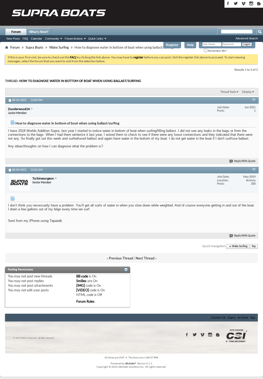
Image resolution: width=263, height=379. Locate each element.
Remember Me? (217, 50)
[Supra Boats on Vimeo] (243, 3)
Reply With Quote (245, 161)
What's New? (38, 32)
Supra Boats (34, 47)
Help (190, 45)
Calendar (36, 38)
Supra (232, 317)
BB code (82, 276)
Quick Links (95, 38)
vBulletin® (131, 363)
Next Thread (145, 258)
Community (52, 38)
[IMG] (80, 285)
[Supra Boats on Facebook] (228, 3)
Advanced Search (247, 38)
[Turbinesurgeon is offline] (19, 183)
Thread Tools (228, 91)
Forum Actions (74, 38)
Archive (243, 317)
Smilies (81, 281)
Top (254, 246)
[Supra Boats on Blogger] (258, 3)
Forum (16, 32)
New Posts (13, 38)
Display (247, 91)
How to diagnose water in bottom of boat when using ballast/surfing (80, 81)
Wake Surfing (59, 47)
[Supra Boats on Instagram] (251, 3)
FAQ (25, 38)
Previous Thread (121, 258)
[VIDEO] (82, 290)
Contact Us (218, 317)
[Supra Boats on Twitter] (235, 3)
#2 (254, 169)
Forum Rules (85, 301)
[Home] (58, 13)
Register (172, 45)
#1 (254, 99)
